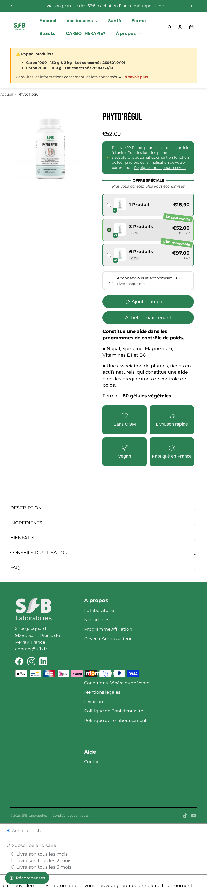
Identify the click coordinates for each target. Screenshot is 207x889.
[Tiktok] (185, 816)
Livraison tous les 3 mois (43, 867)
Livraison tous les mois (41, 854)
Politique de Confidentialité (113, 710)
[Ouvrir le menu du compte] (180, 27)
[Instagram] (31, 661)
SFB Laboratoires (34, 815)
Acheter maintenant (148, 317)
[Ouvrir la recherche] (169, 27)
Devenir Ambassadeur (108, 638)
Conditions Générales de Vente (116, 682)
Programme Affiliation (108, 629)
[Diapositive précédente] (11, 5)
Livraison (93, 701)
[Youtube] (194, 816)
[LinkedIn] (43, 661)
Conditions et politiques (71, 815)
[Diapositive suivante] (191, 5)
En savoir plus (135, 77)
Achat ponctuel (29, 830)
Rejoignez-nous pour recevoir (160, 167)
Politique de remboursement (115, 720)
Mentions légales (102, 692)
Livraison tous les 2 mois (43, 860)
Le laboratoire (99, 610)
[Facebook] (19, 661)
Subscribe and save (33, 845)
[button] (148, 205)
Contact (92, 761)
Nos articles (96, 619)
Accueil (6, 94)
